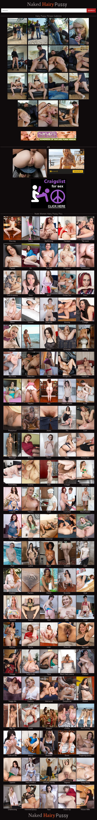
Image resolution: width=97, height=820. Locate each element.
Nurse (48, 457)
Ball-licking (49, 241)
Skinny (30, 430)
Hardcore (85, 376)
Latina (30, 566)
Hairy (47, 4)
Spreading (85, 485)
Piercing (12, 241)
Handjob (67, 241)
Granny (30, 485)
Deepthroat (67, 701)
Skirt (49, 620)
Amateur (12, 403)
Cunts (30, 728)
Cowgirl (85, 322)
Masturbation (85, 512)
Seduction (30, 376)
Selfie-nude (30, 674)
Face (85, 295)
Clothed (85, 674)
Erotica (30, 457)
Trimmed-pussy (30, 809)
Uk (30, 268)
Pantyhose (12, 430)
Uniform (67, 566)
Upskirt (12, 782)
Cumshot (67, 512)
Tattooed (12, 620)
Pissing (85, 349)
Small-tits (48, 322)
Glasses (30, 701)
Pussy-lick (85, 457)
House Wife (85, 809)
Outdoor (12, 593)
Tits (67, 430)
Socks (30, 241)
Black (49, 566)
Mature (85, 701)
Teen (49, 376)
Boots (67, 755)
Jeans (48, 430)
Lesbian (67, 539)
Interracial (49, 701)
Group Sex (67, 295)
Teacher (49, 268)
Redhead (12, 539)
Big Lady (85, 647)
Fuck (85, 403)
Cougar (67, 485)
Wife (67, 620)
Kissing (67, 322)
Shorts (48, 593)
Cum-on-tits (12, 755)
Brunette (67, 593)
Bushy (30, 647)
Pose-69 (67, 647)
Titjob (49, 674)
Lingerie (12, 512)
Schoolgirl (67, 349)
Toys (49, 809)
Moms (30, 755)
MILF (49, 295)
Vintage (12, 674)
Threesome (85, 268)
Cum (85, 430)
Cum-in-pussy (12, 295)
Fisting (67, 728)
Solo (49, 485)
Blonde (85, 539)
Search (91, 10)
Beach (30, 349)
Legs (49, 647)
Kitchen (12, 647)
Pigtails (12, 268)
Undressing (12, 809)
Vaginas (67, 782)
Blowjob (12, 349)
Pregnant (67, 268)
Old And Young (49, 782)
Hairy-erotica (31, 782)
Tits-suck (85, 241)
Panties (30, 593)
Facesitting (12, 485)
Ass (48, 403)
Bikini (12, 322)
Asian (30, 539)
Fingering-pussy (85, 755)
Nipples (30, 403)
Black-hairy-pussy (67, 674)
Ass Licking (85, 728)
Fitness (30, 512)
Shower (31, 322)
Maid (49, 512)
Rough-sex (67, 376)
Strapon (49, 728)
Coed (85, 620)
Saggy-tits (12, 701)
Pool (12, 566)
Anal (85, 593)
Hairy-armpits (67, 403)
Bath (85, 566)
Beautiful (49, 755)
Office (48, 349)
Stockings (49, 539)
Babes (30, 620)
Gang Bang (85, 782)
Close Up (67, 809)
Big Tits (12, 728)
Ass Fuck (12, 376)
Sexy (31, 295)
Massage (12, 457)
